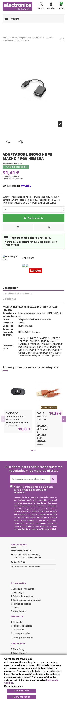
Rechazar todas (21, 696)
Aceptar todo (21, 690)
